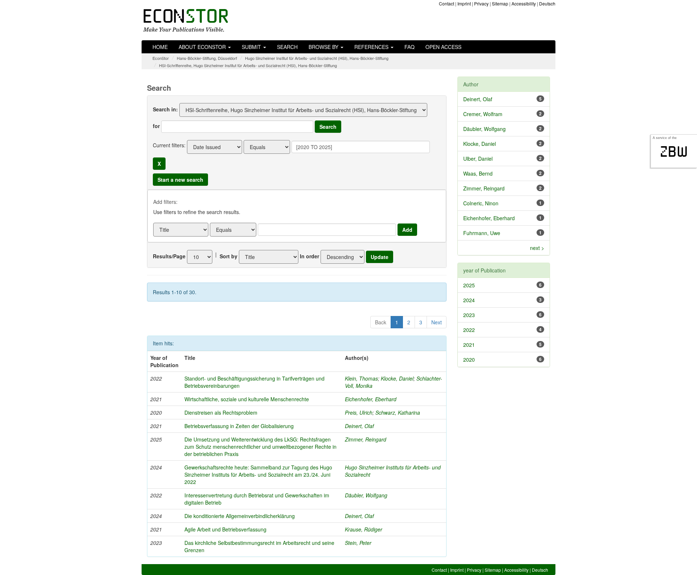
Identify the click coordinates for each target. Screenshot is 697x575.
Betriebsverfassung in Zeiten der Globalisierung (239, 426)
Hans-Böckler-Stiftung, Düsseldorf (207, 58)
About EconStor (203, 46)
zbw (674, 152)
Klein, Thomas (361, 378)
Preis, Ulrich (358, 412)
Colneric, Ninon (480, 203)
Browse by (324, 46)
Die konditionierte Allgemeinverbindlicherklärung (239, 515)
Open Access (443, 46)
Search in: (165, 109)
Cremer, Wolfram (482, 114)
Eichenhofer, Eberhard (370, 399)
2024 (469, 300)
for (156, 126)
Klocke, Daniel (397, 378)
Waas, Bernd (478, 173)
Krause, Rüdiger (363, 529)
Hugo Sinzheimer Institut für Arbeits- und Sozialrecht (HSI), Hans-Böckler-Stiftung (316, 58)
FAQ (409, 46)
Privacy (481, 3)
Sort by (228, 256)
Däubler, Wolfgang (366, 495)
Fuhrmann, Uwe (481, 233)
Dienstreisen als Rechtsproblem (220, 412)
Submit (252, 46)
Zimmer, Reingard (365, 439)
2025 (469, 285)
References (372, 46)
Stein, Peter (358, 542)
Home (160, 46)
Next (436, 322)
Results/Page (169, 256)
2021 (469, 344)
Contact (446, 3)
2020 (469, 359)
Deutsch (547, 3)
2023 (469, 315)
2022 (469, 329)
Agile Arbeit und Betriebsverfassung (225, 529)
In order (309, 256)
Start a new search (180, 179)
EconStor (160, 58)
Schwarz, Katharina (397, 412)
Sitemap (500, 3)
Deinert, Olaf (359, 426)
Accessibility (523, 3)
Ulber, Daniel (478, 158)
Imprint (464, 3)
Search (287, 46)
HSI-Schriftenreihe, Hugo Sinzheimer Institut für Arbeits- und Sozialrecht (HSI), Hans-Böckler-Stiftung (248, 65)
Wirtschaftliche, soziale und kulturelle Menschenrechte (246, 399)
